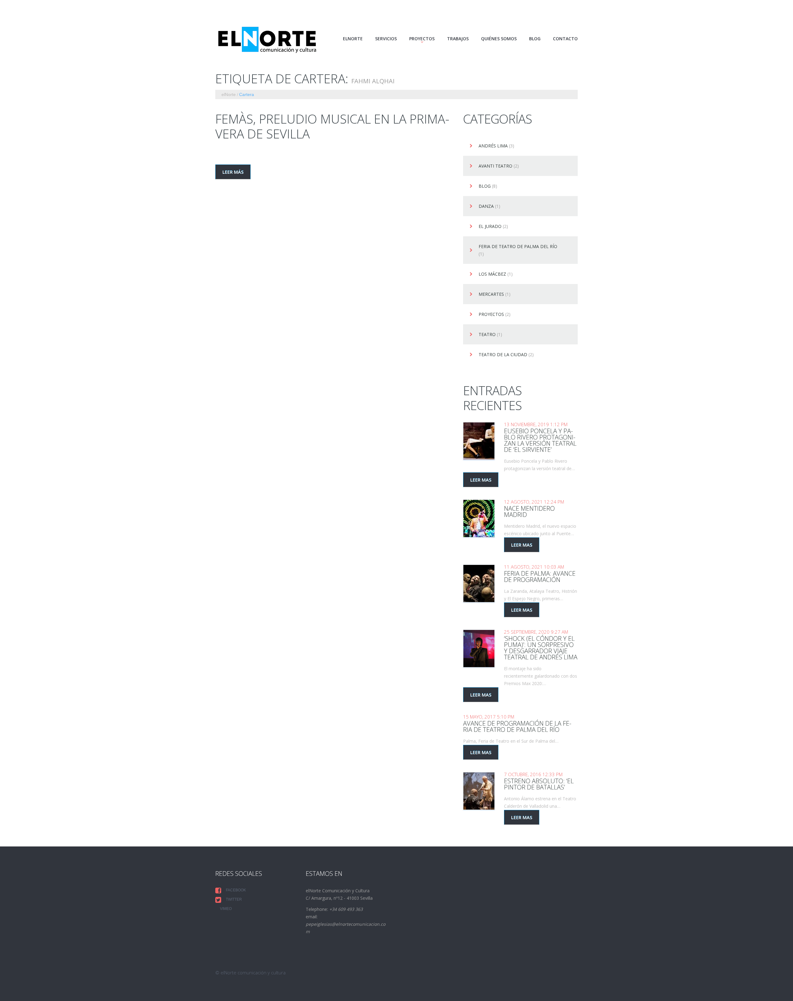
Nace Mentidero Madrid (529, 511)
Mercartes (491, 294)
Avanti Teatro (495, 166)
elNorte (353, 39)
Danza (486, 206)
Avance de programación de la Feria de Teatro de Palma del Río (517, 726)
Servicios (386, 39)
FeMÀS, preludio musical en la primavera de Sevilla (332, 126)
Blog (535, 39)
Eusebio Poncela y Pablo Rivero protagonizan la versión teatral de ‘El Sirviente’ (540, 440)
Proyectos (491, 314)
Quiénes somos (499, 39)
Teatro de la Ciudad (503, 354)
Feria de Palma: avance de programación (540, 576)
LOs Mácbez (492, 274)
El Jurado (490, 226)
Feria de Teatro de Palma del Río (518, 246)
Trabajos (458, 39)
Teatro (487, 334)
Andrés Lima (493, 146)
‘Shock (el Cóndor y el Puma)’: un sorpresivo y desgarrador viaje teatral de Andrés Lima (540, 647)
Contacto (565, 39)
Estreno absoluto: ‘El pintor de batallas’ (539, 784)
